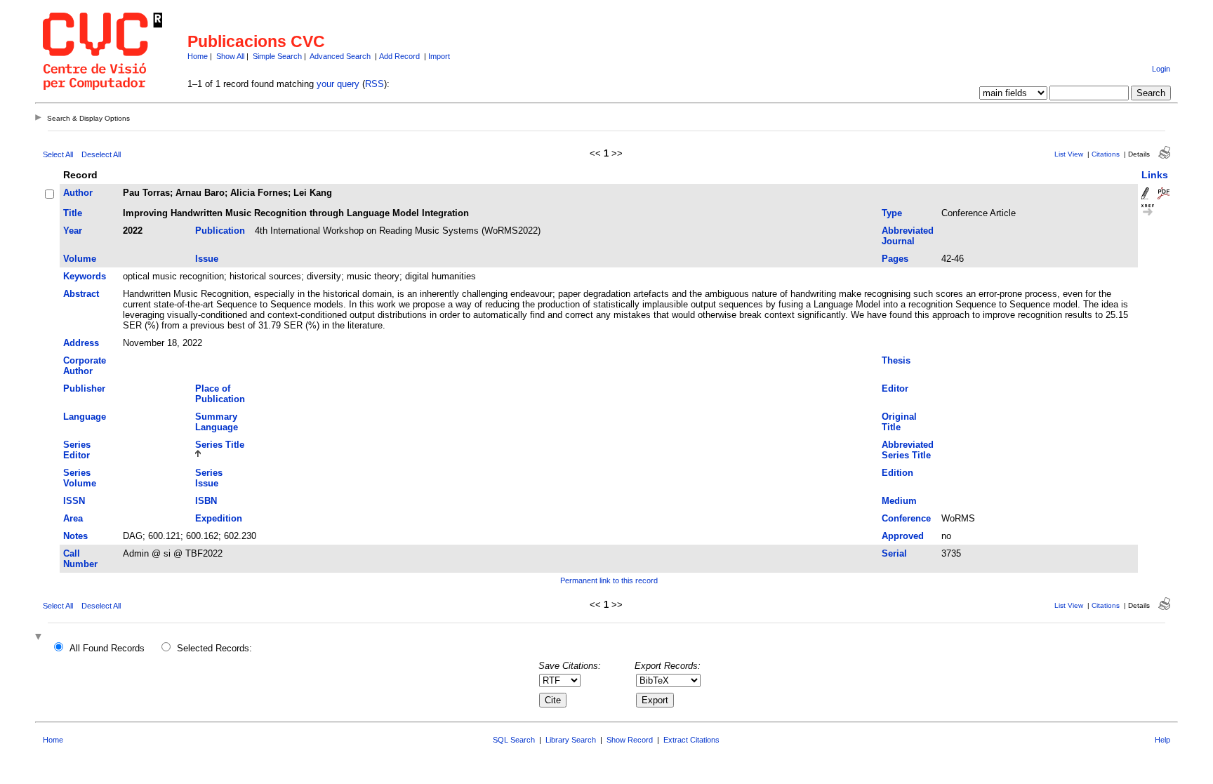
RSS (374, 84)
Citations (1106, 154)
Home (197, 56)
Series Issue (209, 478)
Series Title (219, 444)
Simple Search (277, 56)
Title (72, 213)
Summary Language (216, 421)
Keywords (84, 276)
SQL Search (514, 740)
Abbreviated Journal (908, 235)
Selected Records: (214, 648)
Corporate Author (84, 365)
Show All (230, 56)
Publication (220, 230)
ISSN (74, 501)
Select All (58, 154)
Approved (903, 536)
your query (338, 84)
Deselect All (101, 154)
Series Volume (79, 478)
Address (81, 343)
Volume (79, 258)
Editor (895, 388)
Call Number (80, 558)
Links (1154, 174)
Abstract (81, 293)
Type (892, 213)
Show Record (629, 740)
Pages (895, 258)
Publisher (84, 388)
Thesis (896, 360)
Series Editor (77, 449)
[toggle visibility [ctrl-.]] (40, 638)
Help (1162, 740)
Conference (906, 518)
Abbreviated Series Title (908, 449)
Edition (897, 472)
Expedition (218, 518)
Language (84, 416)
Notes (75, 536)
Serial (894, 553)
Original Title (899, 421)
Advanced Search (340, 56)
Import (439, 56)
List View (1068, 154)
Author (78, 192)
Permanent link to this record (609, 580)
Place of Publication (220, 393)
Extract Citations (691, 740)
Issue (206, 258)
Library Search (570, 740)
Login (1161, 69)
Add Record (399, 56)
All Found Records (107, 648)
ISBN (206, 501)
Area (73, 518)
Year (72, 230)
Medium (899, 501)
